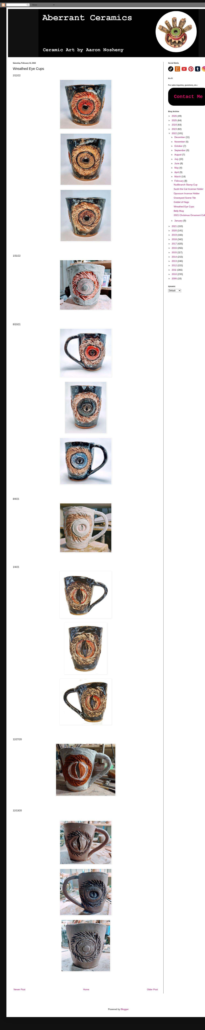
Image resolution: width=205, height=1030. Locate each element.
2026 (174, 116)
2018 (174, 239)
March (177, 176)
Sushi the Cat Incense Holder (188, 189)
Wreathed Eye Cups (184, 206)
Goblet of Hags (181, 202)
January (178, 220)
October (178, 146)
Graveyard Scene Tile (185, 197)
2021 (174, 226)
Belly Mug (179, 211)
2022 (174, 133)
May (176, 167)
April (177, 172)
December (180, 137)
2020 (174, 230)
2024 (174, 124)
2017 (174, 243)
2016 (174, 248)
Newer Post (19, 989)
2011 (174, 270)
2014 (174, 256)
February (179, 181)
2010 (174, 274)
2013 (174, 261)
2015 (174, 252)
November (180, 141)
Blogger (124, 1009)
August (178, 154)
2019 (174, 235)
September (180, 150)
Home (86, 989)
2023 (174, 129)
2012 (174, 265)
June (177, 163)
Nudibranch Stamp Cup (185, 184)
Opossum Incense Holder (187, 193)
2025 (174, 120)
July (176, 159)
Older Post (152, 989)
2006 (174, 278)
